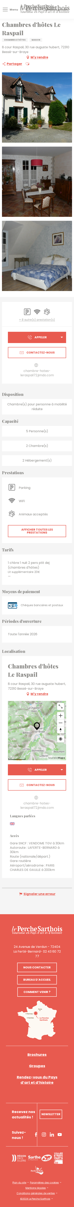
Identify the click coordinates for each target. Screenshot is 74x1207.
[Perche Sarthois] (37, 930)
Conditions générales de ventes (36, 1193)
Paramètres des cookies (44, 1182)
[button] (27, 63)
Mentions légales (35, 1188)
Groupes (37, 1065)
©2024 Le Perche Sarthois (35, 1199)
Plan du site (19, 1182)
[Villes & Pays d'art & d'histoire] (58, 1158)
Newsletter (50, 1114)
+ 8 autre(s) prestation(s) (37, 320)
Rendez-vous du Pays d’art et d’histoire (37, 1080)
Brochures (37, 1054)
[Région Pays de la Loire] (18, 1158)
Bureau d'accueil (37, 980)
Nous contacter (37, 967)
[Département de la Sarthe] (40, 1158)
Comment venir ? (37, 992)
